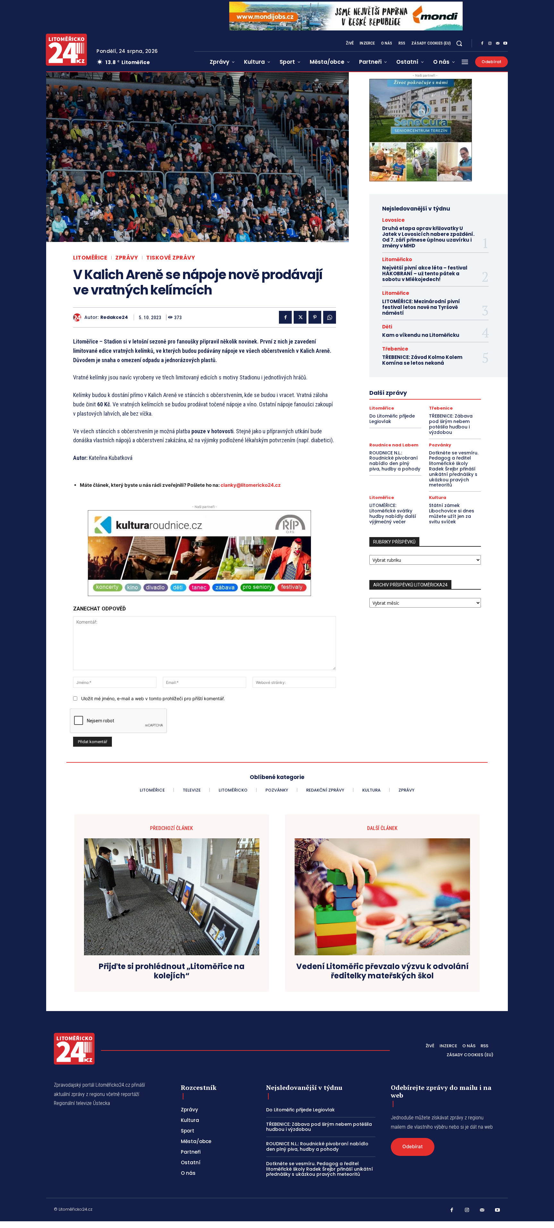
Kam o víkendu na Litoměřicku (420, 335)
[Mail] (497, 43)
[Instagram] (490, 43)
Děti (387, 326)
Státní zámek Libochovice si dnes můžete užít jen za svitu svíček (451, 513)
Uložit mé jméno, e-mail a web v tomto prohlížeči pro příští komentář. (153, 698)
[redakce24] (78, 317)
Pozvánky (440, 445)
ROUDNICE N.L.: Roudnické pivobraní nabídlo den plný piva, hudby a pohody (394, 461)
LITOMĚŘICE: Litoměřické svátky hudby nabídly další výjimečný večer (392, 513)
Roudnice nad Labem (393, 445)
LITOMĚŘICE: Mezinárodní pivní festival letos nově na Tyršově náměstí (421, 307)
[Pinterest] (314, 317)
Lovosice (393, 220)
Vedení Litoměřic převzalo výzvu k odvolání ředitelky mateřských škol (382, 971)
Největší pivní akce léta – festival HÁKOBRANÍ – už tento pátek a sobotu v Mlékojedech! (424, 273)
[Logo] (66, 50)
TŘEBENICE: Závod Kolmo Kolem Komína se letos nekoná (422, 360)
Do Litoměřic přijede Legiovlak (392, 419)
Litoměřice (90, 258)
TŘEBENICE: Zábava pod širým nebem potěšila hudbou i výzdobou (451, 424)
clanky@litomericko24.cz (251, 485)
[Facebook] (482, 43)
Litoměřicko (397, 259)
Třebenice (395, 348)
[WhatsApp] (329, 317)
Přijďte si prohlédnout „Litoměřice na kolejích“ (172, 971)
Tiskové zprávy (170, 258)
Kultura (437, 497)
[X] (300, 317)
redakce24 (114, 317)
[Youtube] (505, 43)
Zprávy (126, 258)
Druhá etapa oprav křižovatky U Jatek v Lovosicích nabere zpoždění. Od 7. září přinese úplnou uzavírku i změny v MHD (428, 237)
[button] (459, 43)
